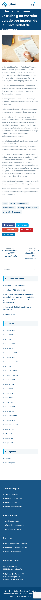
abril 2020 (8, 398)
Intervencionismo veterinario (16, 544)
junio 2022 (9, 335)
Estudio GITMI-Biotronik (15, 286)
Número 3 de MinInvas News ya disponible (17, 308)
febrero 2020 (10, 407)
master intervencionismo (19, 203)
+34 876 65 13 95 (17, 574)
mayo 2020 (9, 393)
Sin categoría (10, 463)
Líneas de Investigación (14, 525)
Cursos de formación (13, 552)
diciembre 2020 (11, 371)
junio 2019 (9, 438)
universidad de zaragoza (12, 212)
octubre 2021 (10, 357)
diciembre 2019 (11, 416)
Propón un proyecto (13, 529)
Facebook (9, 225)
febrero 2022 (10, 344)
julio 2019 (8, 434)
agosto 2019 (9, 429)
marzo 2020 (9, 402)
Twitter (23, 225)
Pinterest (27, 230)
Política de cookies (12, 502)
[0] (33, 5)
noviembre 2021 (11, 353)
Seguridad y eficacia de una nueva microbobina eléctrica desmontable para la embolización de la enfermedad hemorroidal (20, 298)
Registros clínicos (12, 521)
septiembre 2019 (11, 425)
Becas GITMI (10, 314)
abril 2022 (8, 339)
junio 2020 (9, 389)
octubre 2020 (10, 380)
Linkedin (9, 235)
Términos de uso (11, 494)
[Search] (35, 269)
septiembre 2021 (11, 362)
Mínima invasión (8, 208)
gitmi (5, 203)
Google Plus (12, 230)
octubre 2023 (10, 330)
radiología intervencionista (27, 208)
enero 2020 (9, 411)
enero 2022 (9, 348)
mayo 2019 (9, 443)
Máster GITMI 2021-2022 (15, 290)
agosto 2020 (9, 384)
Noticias (8, 458)
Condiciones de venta (13, 506)
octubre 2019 (10, 420)
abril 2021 (8, 366)
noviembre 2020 (11, 375)
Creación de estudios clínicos (16, 548)
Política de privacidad (13, 498)
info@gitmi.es (14, 577)
